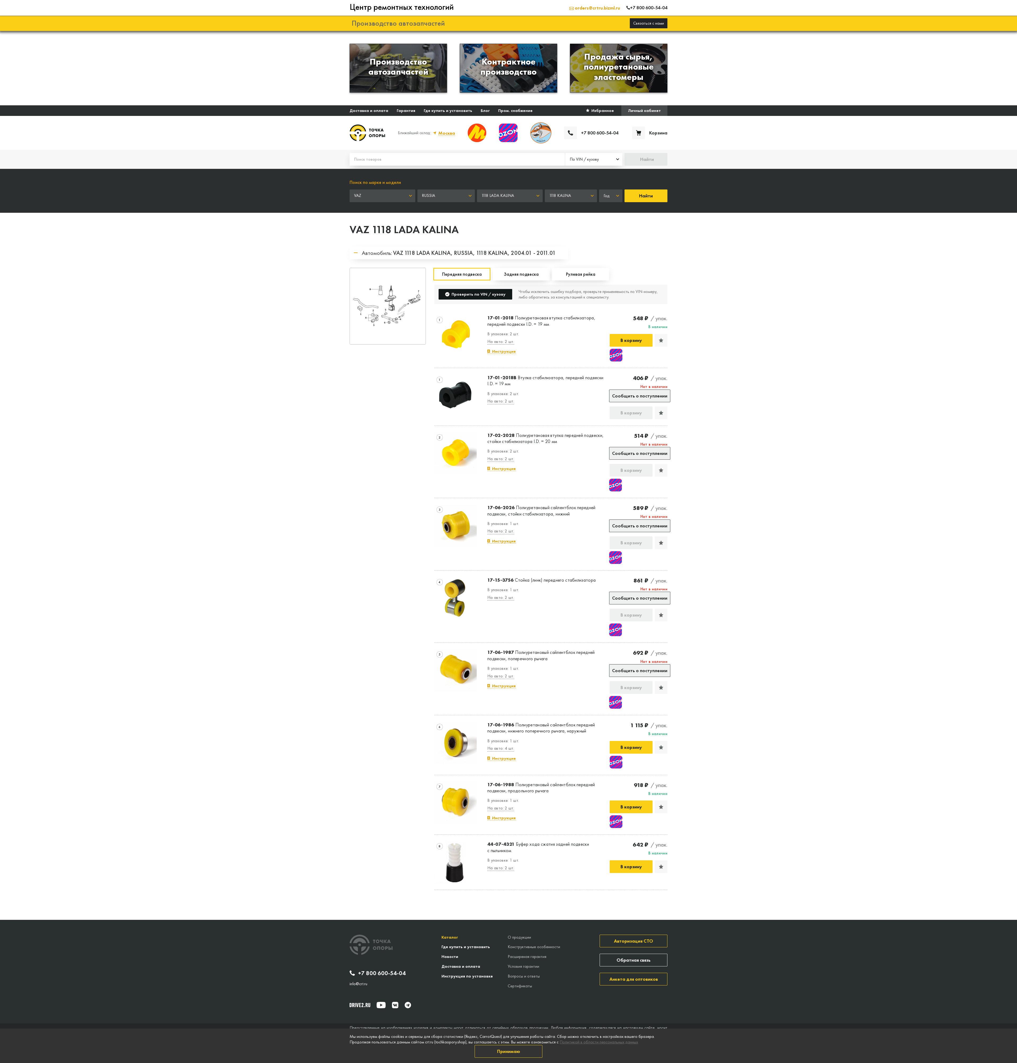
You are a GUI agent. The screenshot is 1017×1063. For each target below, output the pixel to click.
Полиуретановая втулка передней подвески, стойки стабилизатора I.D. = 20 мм (545, 438)
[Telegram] (408, 1005)
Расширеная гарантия (527, 956)
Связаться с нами (648, 23)
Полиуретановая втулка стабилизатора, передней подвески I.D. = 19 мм (541, 321)
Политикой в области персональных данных (599, 1042)
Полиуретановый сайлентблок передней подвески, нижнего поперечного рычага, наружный (541, 728)
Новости (449, 956)
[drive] (360, 1005)
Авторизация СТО (633, 941)
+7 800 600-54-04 (382, 973)
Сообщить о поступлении (639, 396)
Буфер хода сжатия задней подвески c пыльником (538, 847)
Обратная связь (633, 960)
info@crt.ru (358, 984)
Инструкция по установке (467, 976)
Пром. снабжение (515, 110)
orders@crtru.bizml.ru (597, 8)
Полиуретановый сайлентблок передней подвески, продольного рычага (541, 787)
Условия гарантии (523, 966)
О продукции (519, 937)
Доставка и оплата (369, 110)
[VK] (395, 1005)
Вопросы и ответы (524, 976)
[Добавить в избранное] (661, 340)
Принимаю (508, 1051)
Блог (485, 110)
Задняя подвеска (521, 274)
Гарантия (406, 110)
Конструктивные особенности (534, 946)
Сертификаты (520, 986)
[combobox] (593, 159)
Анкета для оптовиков (633, 979)
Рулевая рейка (580, 274)
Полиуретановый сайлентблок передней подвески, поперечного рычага (541, 655)
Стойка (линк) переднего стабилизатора (541, 580)
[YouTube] (381, 1005)
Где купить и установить (448, 110)
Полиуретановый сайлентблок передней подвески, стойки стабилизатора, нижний (541, 510)
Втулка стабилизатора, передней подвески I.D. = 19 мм (545, 380)
